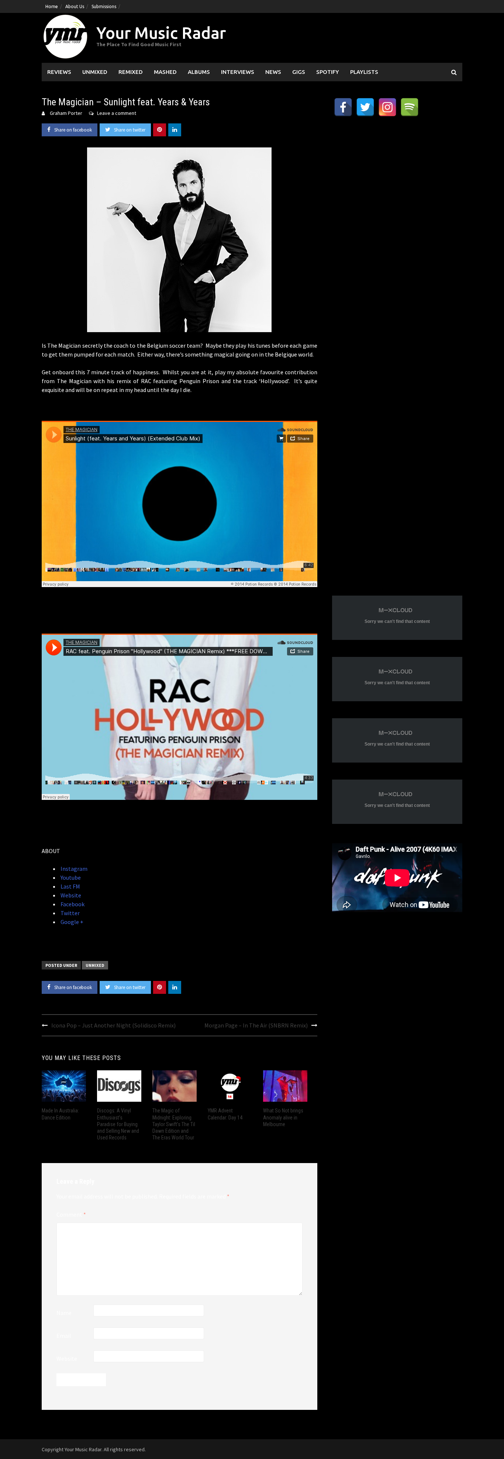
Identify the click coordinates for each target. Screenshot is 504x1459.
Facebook (71, 904)
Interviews (237, 72)
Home (51, 6)
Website (70, 895)
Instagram (73, 868)
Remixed (130, 72)
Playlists (364, 72)
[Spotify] (409, 107)
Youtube (70, 877)
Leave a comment (116, 113)
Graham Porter (66, 113)
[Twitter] (365, 107)
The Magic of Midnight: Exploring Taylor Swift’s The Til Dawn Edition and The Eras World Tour (173, 1124)
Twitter (69, 913)
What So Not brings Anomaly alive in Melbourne (283, 1117)
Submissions (104, 6)
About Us (74, 6)
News (273, 72)
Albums (199, 72)
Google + (71, 921)
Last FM (69, 886)
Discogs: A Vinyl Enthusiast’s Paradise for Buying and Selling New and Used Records (118, 1124)
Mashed (165, 72)
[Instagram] (387, 107)
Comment (71, 1214)
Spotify (327, 72)
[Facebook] (343, 107)
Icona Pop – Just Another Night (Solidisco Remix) (113, 1025)
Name (64, 1312)
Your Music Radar (161, 33)
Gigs (298, 72)
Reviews (59, 72)
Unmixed (94, 72)
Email (63, 1335)
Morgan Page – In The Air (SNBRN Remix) (256, 1025)
